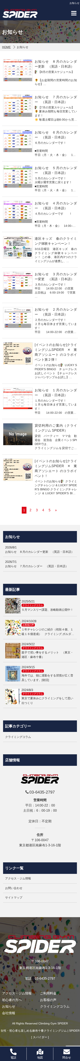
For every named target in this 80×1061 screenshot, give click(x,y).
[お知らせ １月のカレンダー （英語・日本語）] (18, 399)
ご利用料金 (48, 993)
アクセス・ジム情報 (18, 878)
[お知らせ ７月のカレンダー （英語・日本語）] (18, 106)
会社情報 (8, 1013)
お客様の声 (48, 1000)
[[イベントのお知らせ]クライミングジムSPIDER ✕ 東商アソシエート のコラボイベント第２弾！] (18, 353)
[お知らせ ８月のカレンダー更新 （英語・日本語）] (18, 70)
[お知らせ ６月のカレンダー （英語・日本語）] (18, 141)
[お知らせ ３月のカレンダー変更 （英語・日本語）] (18, 283)
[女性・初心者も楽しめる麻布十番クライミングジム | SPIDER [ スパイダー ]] (20, 13)
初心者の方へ (12, 1000)
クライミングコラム (55, 1006)
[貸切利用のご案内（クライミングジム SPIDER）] (18, 434)
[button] (74, 13)
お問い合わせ (13, 888)
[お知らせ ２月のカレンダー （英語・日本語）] (18, 318)
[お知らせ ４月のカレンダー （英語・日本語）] (18, 212)
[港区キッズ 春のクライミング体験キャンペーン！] (18, 247)
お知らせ (8, 1006)
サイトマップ (13, 897)
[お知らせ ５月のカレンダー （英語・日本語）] (18, 177)
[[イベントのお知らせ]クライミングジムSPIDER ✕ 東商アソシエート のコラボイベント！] (18, 470)
